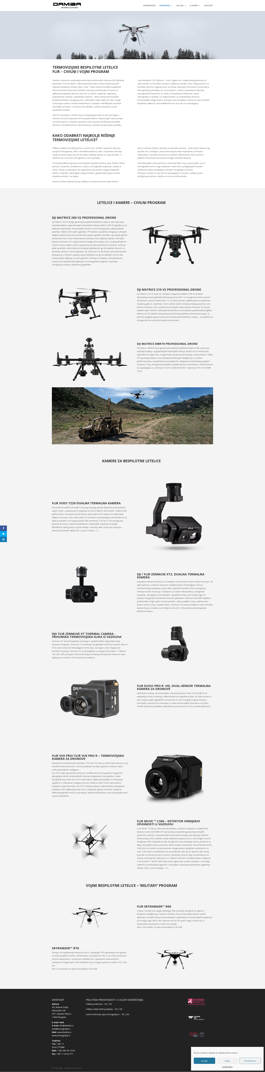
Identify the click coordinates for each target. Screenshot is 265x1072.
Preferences (250, 1060)
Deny (227, 1060)
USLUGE (180, 6)
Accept (204, 1060)
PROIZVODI (164, 6)
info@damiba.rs (66, 1025)
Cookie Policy (227, 1067)
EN (110, 1004)
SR (105, 1004)
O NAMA (194, 6)
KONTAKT (208, 6)
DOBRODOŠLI (149, 6)
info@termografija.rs (61, 1029)
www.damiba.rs (64, 1032)
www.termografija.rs (61, 1035)
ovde (97, 530)
